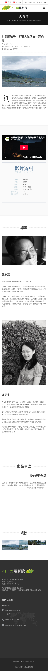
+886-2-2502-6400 (12, 619)
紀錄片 (14, 20)
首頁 (8, 20)
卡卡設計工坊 (30, 662)
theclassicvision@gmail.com (15, 625)
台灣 (9, 2)
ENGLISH (18, 2)
